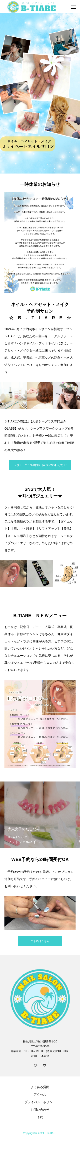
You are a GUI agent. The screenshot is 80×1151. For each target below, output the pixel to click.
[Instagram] (35, 1065)
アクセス (40, 1094)
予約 (40, 1117)
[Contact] (44, 1065)
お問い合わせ (40, 1109)
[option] (40, 93)
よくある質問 (40, 1087)
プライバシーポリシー (40, 1102)
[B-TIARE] (40, 999)
